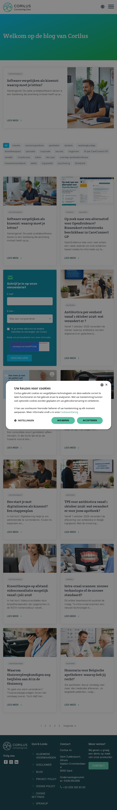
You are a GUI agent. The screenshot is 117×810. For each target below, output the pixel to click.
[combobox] (102, 384)
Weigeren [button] (63, 420)
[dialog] (58, 405)
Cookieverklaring (69, 412)
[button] (24, 420)
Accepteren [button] (90, 420)
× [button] (106, 385)
